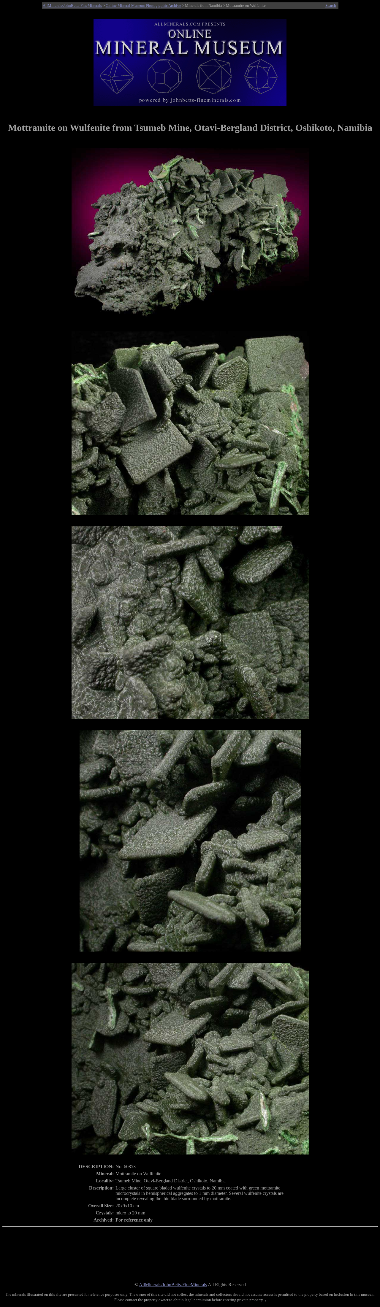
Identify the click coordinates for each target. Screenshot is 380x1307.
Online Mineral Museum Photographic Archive (143, 5)
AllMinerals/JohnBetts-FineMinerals (72, 5)
